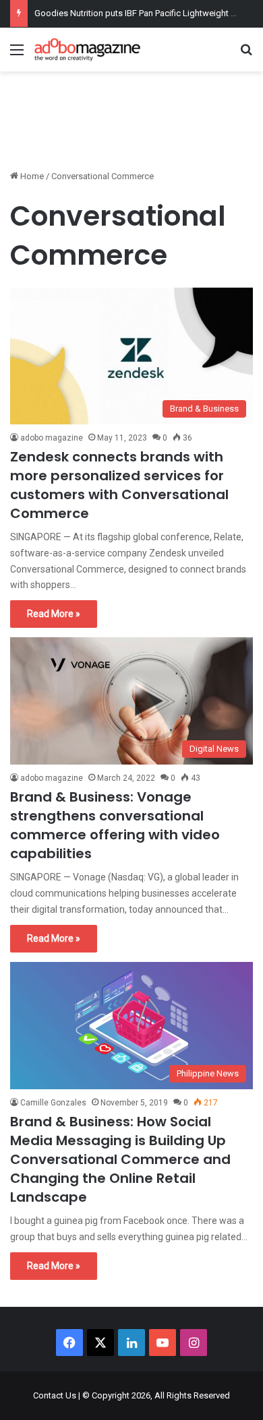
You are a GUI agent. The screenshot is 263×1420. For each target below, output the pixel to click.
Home (31, 176)
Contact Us (54, 1395)
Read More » (53, 613)
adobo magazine (51, 438)
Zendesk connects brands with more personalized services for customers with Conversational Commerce (119, 485)
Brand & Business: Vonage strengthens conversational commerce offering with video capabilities (115, 825)
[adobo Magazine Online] (88, 49)
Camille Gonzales (53, 1102)
